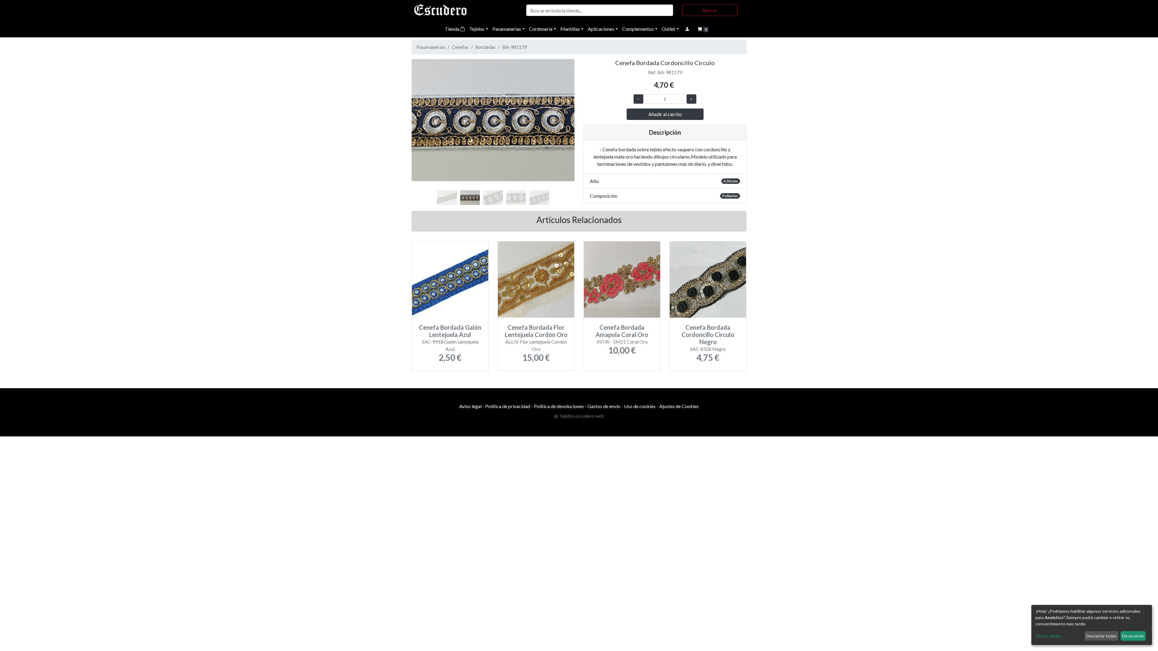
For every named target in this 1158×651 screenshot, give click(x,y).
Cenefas (460, 47)
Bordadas (485, 47)
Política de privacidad (507, 406)
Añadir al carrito (665, 114)
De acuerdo (1133, 635)
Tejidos (476, 29)
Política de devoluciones (559, 406)
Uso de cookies (640, 406)
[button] (424, 126)
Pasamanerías (506, 29)
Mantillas (570, 29)
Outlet (668, 29)
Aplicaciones (601, 29)
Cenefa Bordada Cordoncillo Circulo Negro (708, 334)
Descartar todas (1101, 635)
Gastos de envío (603, 406)
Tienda (452, 29)
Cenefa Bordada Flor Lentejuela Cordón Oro (536, 331)
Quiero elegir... (1049, 635)
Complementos (638, 29)
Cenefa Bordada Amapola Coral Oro (622, 331)
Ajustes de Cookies (679, 406)
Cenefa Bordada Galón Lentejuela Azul (450, 331)
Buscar (709, 10)
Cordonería (540, 29)
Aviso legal (470, 406)
